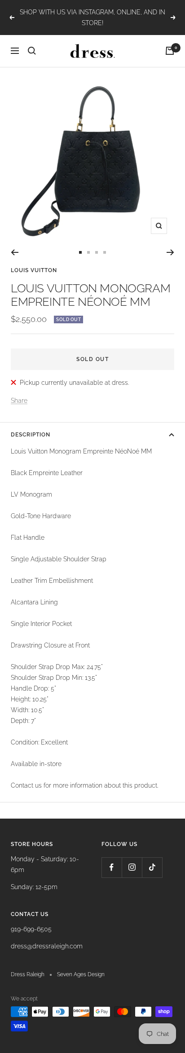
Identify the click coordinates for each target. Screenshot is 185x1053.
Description (30, 435)
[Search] (32, 51)
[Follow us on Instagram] (132, 867)
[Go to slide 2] (88, 252)
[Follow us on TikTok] (152, 867)
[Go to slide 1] (80, 252)
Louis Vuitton (34, 270)
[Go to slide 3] (96, 252)
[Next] (170, 252)
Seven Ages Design (81, 974)
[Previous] (14, 252)
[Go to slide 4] (104, 252)
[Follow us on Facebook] (111, 867)
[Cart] (169, 51)
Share (19, 400)
